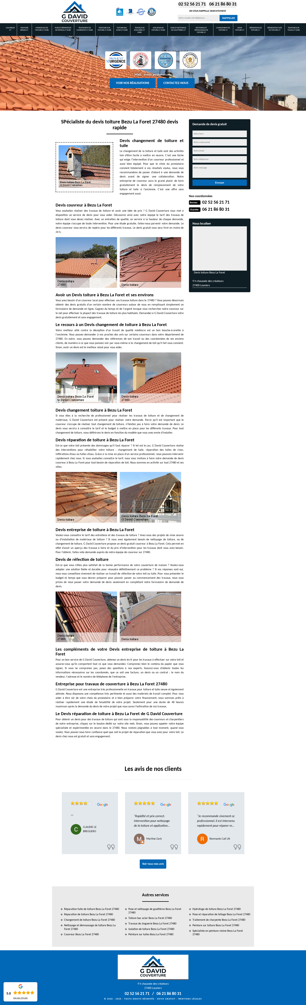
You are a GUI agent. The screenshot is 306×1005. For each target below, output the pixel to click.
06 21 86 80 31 (223, 4)
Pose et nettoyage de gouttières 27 (178, 29)
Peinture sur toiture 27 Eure (104, 29)
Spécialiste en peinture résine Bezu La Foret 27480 (217, 933)
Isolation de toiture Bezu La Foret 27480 (151, 929)
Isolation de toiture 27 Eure (158, 29)
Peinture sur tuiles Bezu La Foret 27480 (150, 934)
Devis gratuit (166, 999)
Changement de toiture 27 (223, 29)
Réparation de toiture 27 (256, 29)
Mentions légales (190, 999)
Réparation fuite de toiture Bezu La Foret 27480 (91, 909)
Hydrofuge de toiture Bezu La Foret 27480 (216, 909)
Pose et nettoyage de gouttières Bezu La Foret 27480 (154, 911)
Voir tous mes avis (153, 864)
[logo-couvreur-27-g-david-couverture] (74, 11)
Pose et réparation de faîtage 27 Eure (63, 29)
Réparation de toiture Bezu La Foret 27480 (88, 914)
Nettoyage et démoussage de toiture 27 (201, 30)
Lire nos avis (20, 998)
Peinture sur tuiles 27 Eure (294, 29)
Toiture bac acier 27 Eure (122, 29)
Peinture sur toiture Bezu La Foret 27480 (215, 925)
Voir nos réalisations (132, 83)
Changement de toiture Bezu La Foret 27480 (89, 920)
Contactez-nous (175, 83)
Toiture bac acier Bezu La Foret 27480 (150, 918)
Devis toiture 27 (239, 29)
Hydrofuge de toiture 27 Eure (42, 29)
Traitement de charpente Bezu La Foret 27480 (218, 920)
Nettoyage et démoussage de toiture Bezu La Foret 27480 (90, 927)
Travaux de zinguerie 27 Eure (139, 30)
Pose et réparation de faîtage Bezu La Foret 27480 (221, 914)
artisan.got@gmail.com (158, 74)
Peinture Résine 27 (24, 29)
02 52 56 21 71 (192, 4)
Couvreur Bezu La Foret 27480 (81, 934)
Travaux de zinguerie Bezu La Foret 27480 (152, 923)
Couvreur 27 (10, 29)
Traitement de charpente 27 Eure (84, 29)
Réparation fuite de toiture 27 (274, 29)
